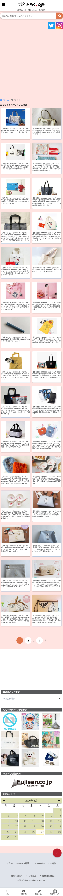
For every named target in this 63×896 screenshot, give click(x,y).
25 (25, 832)
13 (42, 821)
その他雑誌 (40, 863)
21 (51, 826)
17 (16, 826)
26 (33, 832)
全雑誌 (53, 863)
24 (16, 832)
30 (7, 837)
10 (16, 821)
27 (42, 832)
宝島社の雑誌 (48, 876)
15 (59, 821)
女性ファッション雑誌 (19, 863)
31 (16, 837)
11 (25, 821)
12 (33, 821)
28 (51, 832)
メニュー (8, 894)
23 (7, 832)
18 (25, 826)
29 (59, 832)
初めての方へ (17, 876)
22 (59, 826)
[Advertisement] (31, 63)
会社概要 (32, 876)
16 (7, 826)
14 (51, 821)
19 (33, 826)
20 (42, 826)
